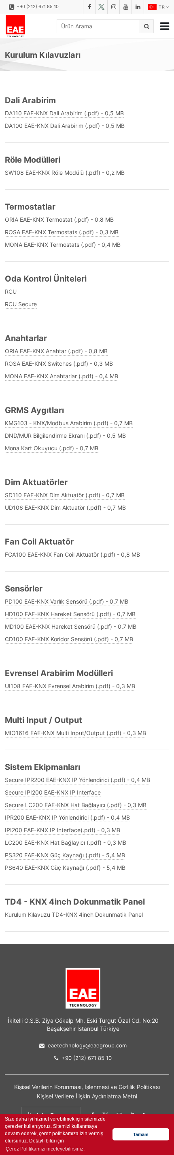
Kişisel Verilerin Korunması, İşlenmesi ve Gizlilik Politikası (87, 1086)
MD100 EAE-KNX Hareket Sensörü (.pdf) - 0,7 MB (70, 626)
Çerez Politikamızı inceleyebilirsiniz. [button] (45, 1149)
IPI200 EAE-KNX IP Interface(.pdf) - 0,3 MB (62, 830)
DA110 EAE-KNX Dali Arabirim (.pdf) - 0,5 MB (64, 113)
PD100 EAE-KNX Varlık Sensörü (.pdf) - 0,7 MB (66, 601)
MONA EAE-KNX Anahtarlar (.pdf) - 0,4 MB (61, 376)
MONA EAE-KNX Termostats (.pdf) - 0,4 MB (63, 244)
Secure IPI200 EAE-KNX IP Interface (53, 792)
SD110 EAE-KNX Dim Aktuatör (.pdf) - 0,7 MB (65, 495)
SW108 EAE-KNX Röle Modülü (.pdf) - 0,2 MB (65, 172)
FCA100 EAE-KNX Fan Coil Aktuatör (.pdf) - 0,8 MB (72, 554)
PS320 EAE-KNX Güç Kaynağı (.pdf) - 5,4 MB (65, 855)
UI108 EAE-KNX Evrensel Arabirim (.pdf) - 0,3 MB (70, 685)
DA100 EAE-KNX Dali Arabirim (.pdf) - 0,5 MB (65, 125)
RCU (11, 291)
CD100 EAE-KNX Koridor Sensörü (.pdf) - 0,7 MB (69, 639)
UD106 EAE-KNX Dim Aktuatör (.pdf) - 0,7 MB (65, 507)
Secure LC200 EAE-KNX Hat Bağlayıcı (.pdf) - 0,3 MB (75, 804)
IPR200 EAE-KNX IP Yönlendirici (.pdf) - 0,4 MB (67, 817)
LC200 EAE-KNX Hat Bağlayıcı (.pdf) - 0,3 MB (65, 842)
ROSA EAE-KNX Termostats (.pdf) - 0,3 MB (62, 232)
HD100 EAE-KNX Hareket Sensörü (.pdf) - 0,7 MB (70, 613)
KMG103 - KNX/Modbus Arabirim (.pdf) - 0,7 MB (69, 423)
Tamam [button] (141, 1134)
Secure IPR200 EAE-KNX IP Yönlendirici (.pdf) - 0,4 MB (77, 779)
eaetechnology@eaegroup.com (87, 1045)
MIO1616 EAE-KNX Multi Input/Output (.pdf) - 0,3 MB (75, 732)
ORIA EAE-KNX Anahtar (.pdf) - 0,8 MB (56, 351)
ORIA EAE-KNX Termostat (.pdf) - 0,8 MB (59, 219)
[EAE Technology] (15, 26)
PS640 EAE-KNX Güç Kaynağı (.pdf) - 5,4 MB (65, 867)
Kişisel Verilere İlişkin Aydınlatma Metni (87, 1096)
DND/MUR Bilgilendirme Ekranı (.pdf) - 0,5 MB (65, 435)
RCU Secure (21, 304)
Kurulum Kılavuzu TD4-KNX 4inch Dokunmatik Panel (74, 914)
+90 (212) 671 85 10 (38, 6)
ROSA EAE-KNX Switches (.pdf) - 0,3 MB (59, 363)
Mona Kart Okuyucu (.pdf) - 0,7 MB (51, 448)
